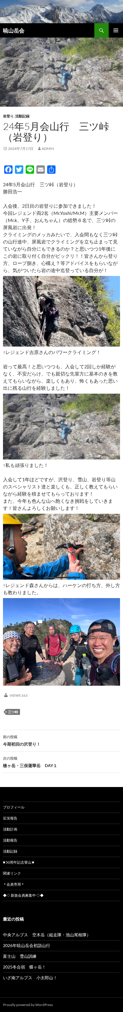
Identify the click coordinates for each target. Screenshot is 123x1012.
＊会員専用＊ (13, 884)
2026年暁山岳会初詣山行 (26, 945)
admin (48, 148)
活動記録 (22, 116)
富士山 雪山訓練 (19, 956)
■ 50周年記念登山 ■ (18, 862)
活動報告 (10, 840)
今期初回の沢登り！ (22, 740)
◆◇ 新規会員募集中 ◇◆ (23, 895)
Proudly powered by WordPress (28, 1004)
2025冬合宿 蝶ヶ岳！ (24, 966)
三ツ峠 (13, 712)
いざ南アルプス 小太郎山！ (30, 977)
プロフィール (13, 807)
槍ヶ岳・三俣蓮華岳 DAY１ (30, 762)
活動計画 (10, 829)
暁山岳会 (13, 30)
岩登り (8, 116)
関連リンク (12, 873)
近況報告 (10, 818)
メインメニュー (116, 30)
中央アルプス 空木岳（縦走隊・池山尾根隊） (47, 934)
